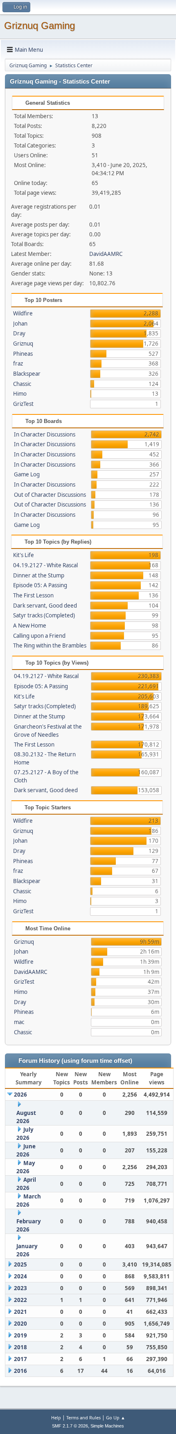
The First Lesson (33, 595)
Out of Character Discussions (50, 494)
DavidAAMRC (105, 254)
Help (56, 1417)
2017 (20, 1359)
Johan (20, 323)
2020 (20, 1323)
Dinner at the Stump (38, 575)
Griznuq (23, 343)
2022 (20, 1300)
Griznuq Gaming (39, 25)
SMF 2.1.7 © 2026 (70, 1425)
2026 (20, 1094)
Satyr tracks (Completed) (44, 615)
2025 (20, 1264)
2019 (20, 1335)
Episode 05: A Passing (40, 585)
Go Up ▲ (115, 1417)
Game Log (27, 474)
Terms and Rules (83, 1417)
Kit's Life (23, 555)
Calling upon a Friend (39, 635)
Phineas (23, 353)
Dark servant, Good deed (45, 605)
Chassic (22, 384)
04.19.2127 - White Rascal (45, 565)
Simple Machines (107, 1425)
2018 (20, 1347)
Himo (20, 393)
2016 (20, 1371)
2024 (20, 1276)
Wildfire (23, 313)
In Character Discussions (44, 434)
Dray (19, 333)
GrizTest (23, 404)
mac (19, 1022)
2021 (20, 1311)
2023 (20, 1288)
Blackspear (27, 373)
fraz (18, 363)
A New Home (29, 625)
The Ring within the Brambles (49, 645)
